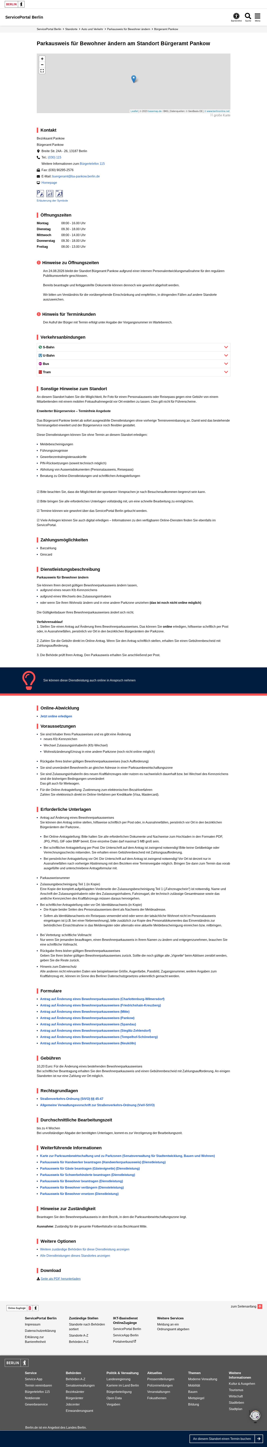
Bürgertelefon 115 (92, 163)
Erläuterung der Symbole (52, 200)
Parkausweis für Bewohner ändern (128, 29)
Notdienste (32, 1398)
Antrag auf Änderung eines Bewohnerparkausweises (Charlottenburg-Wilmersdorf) (102, 999)
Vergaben (113, 1404)
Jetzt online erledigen (56, 716)
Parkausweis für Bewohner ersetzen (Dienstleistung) (79, 1193)
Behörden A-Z (79, 1341)
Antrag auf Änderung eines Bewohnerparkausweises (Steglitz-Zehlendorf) (95, 1030)
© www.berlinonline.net (217, 111)
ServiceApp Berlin (126, 1335)
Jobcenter (73, 1404)
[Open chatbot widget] (255, 1417)
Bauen (192, 1391)
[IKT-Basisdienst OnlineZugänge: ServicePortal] (22, 1308)
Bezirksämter (75, 1391)
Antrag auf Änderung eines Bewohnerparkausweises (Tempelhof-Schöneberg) (99, 1037)
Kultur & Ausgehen (242, 1383)
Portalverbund (123, 1341)
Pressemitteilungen (160, 1379)
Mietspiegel (196, 1398)
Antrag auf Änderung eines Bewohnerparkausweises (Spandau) (88, 1024)
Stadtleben (236, 1402)
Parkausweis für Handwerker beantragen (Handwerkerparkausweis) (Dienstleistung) (103, 1162)
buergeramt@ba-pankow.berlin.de (76, 176)
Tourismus (236, 1390)
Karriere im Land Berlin (123, 1385)
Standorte (71, 29)
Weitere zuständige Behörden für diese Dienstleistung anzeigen (84, 1249)
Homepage (49, 182)
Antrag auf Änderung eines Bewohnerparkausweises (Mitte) (84, 1011)
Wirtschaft (236, 1396)
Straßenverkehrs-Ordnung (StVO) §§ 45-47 (71, 1098)
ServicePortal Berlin (49, 29)
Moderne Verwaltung (202, 1379)
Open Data (114, 1398)
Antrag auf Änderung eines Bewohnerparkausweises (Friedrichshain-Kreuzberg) (100, 1005)
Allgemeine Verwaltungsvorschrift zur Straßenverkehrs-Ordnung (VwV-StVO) (97, 1105)
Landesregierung (118, 1379)
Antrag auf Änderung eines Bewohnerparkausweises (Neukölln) (88, 1043)
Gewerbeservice (36, 1404)
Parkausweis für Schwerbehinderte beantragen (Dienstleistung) (87, 1175)
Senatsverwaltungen (80, 1385)
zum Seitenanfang (243, 1306)
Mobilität (194, 1385)
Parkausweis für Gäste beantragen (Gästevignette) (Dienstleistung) (90, 1168)
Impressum (32, 1324)
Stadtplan (235, 1409)
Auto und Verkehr (92, 29)
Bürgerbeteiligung (119, 1391)
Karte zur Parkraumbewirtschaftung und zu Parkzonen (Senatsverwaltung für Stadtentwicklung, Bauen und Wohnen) (127, 1156)
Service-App (33, 1379)
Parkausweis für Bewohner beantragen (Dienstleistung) (81, 1181)
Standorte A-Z (78, 1335)
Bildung (193, 1404)
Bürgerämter (74, 1398)
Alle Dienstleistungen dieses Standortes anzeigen (75, 1255)
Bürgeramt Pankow (166, 29)
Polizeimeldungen (160, 1385)
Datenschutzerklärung (40, 1330)
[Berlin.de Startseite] (15, 4)
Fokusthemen (156, 1398)
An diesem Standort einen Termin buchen (222, 1438)
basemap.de (155, 111)
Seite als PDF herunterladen (61, 1278)
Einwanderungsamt (79, 1410)
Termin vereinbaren (38, 1385)
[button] (133, 79)
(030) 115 (54, 157)
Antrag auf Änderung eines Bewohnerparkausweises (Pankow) (87, 1018)
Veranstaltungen (158, 1391)
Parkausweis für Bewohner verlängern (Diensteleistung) (82, 1187)
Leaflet (134, 111)
